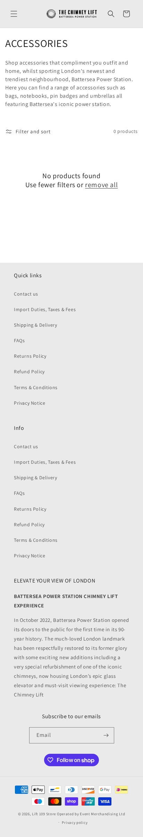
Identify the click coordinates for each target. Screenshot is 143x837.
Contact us (26, 294)
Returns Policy (30, 356)
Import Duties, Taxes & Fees (45, 309)
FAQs (19, 340)
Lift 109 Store (44, 813)
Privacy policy (74, 822)
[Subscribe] (106, 735)
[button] (14, 13)
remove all (101, 184)
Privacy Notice (29, 403)
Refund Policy (29, 371)
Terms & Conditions (36, 387)
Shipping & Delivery (35, 325)
